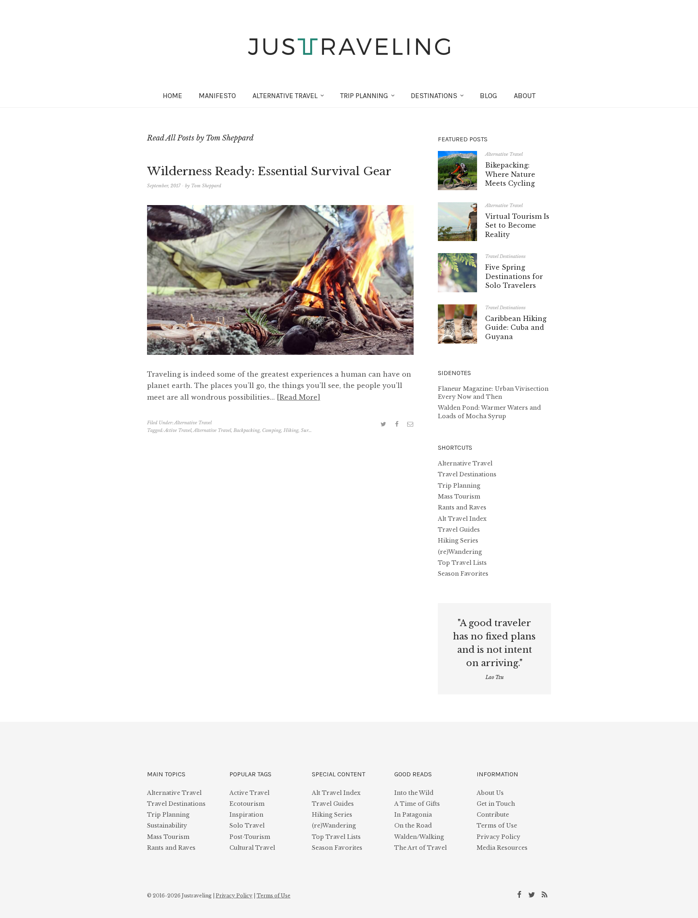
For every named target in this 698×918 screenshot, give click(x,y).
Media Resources (502, 847)
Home (172, 95)
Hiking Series (458, 540)
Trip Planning (364, 95)
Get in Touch (496, 803)
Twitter (533, 894)
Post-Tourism (249, 836)
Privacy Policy (498, 836)
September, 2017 (164, 186)
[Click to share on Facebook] (396, 424)
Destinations (434, 95)
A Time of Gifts (417, 803)
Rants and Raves (462, 507)
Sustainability (167, 825)
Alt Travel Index (462, 518)
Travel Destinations (505, 256)
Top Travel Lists (462, 562)
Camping (271, 430)
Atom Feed (546, 894)
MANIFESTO (217, 95)
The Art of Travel (420, 847)
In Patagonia (413, 814)
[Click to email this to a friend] (410, 424)
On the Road (413, 825)
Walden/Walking (419, 836)
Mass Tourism (459, 496)
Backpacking (246, 430)
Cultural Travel (252, 847)
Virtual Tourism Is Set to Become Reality (517, 225)
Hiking (291, 430)
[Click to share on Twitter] (383, 424)
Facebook (521, 894)
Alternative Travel (193, 422)
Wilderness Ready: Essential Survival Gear (269, 171)
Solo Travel (247, 825)
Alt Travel (284, 95)
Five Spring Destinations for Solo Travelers (514, 276)
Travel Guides (459, 529)
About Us (490, 792)
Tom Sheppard (206, 186)
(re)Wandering (460, 551)
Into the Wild (413, 792)
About (525, 95)
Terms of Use (497, 825)
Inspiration (246, 814)
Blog (488, 95)
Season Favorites (463, 573)
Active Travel (177, 430)
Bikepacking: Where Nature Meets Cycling (510, 174)
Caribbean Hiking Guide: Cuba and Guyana (516, 327)
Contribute (493, 814)
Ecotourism (247, 803)
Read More (298, 397)
